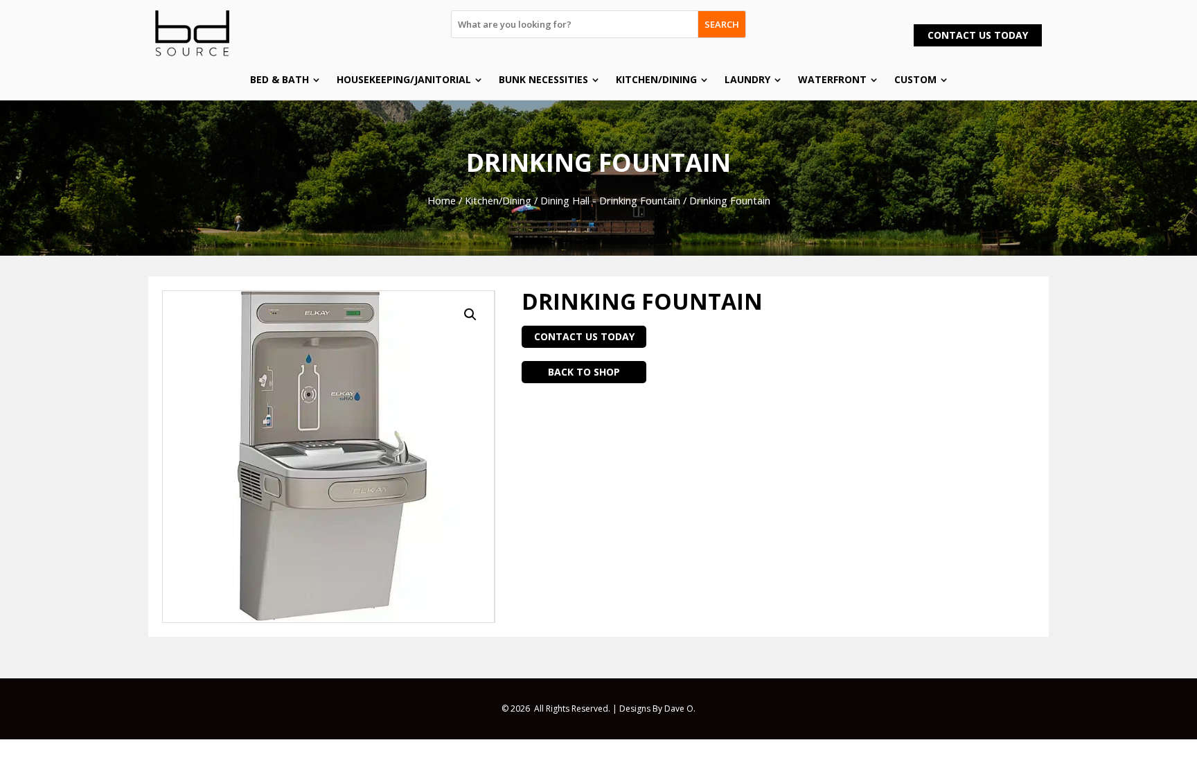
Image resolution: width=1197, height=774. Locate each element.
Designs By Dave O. (657, 708)
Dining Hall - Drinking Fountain (610, 200)
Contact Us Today (978, 35)
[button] (470, 314)
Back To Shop (584, 371)
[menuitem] (285, 80)
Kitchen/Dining (498, 200)
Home (441, 200)
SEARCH (721, 24)
